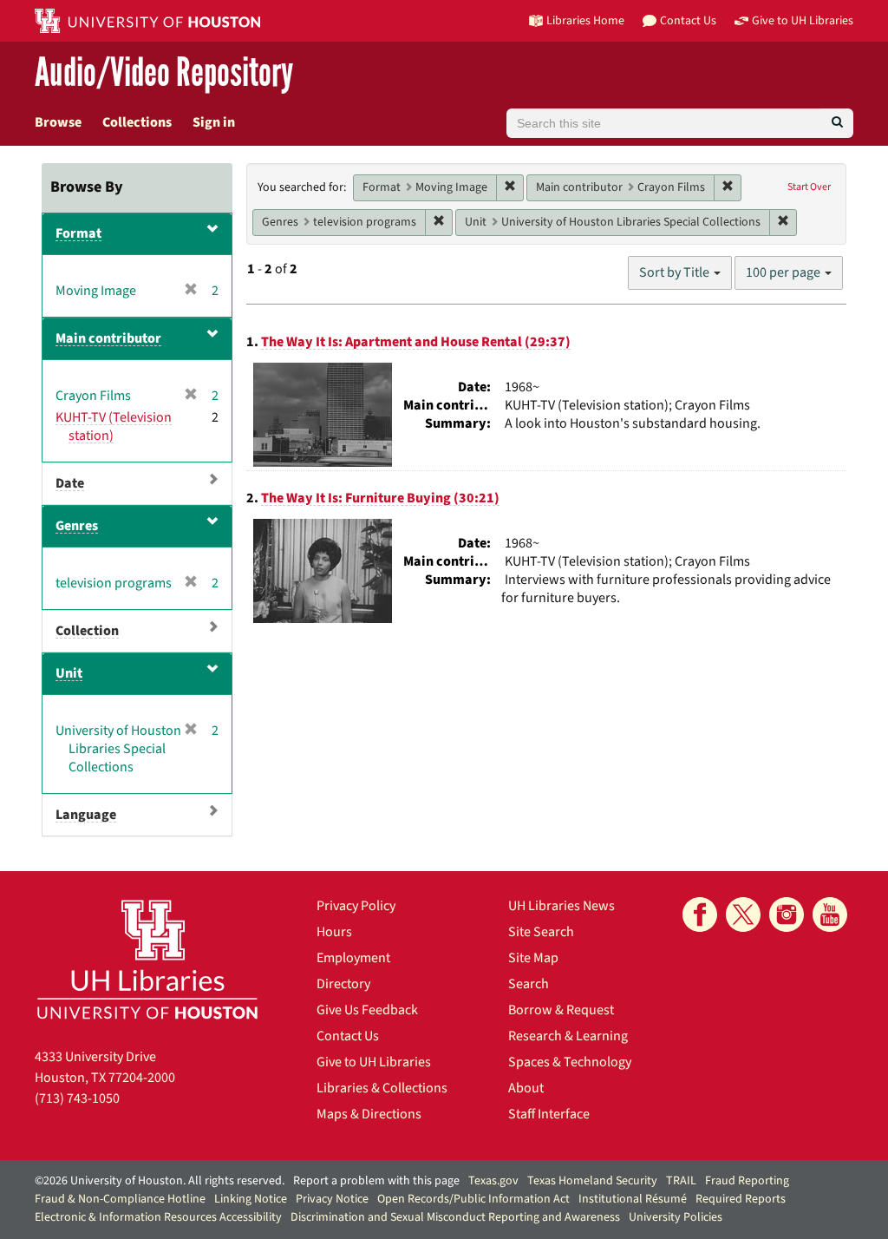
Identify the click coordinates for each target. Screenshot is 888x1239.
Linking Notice (250, 1199)
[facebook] (699, 914)
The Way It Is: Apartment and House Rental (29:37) (416, 341)
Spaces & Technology (569, 1062)
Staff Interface (549, 1114)
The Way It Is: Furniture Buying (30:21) (380, 498)
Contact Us (348, 1036)
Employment (353, 957)
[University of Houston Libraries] (147, 959)
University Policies (675, 1217)
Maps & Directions (369, 1114)
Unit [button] (69, 673)
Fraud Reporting (747, 1181)
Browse (58, 122)
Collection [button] (87, 630)
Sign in (214, 122)
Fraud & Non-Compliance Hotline (120, 1199)
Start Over (809, 187)
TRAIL (681, 1181)
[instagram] (786, 914)
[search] (837, 123)
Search (528, 983)
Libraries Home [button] (585, 20)
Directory (343, 983)
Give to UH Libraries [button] (802, 20)
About (526, 1088)
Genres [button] (77, 525)
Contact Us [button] (688, 20)
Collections (137, 122)
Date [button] (70, 483)
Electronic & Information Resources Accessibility (158, 1217)
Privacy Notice (332, 1199)
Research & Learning (568, 1036)
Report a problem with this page (376, 1181)
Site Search (541, 931)
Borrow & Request (561, 1009)
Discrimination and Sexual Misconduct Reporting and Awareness (455, 1217)
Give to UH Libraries (374, 1062)
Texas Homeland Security (592, 1181)
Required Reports (740, 1199)
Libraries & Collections (382, 1088)
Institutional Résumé (632, 1199)
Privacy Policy (356, 905)
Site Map (533, 957)
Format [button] (78, 233)
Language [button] (86, 814)
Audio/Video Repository (164, 73)
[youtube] (830, 914)
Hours (334, 931)
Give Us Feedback (367, 1009)
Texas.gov (493, 1181)
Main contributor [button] (108, 338)
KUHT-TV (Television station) (114, 426)
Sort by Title (675, 272)
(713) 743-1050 (77, 1098)
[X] (743, 914)
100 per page (784, 272)
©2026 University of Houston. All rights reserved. (159, 1181)
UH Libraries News (561, 905)
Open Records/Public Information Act (473, 1199)
